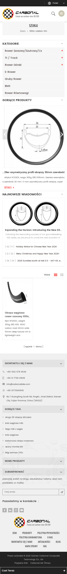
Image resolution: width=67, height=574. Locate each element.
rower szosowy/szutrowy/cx (23, 51)
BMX (7, 86)
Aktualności (44, 541)
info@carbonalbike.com (18, 384)
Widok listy (61, 275)
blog (58, 541)
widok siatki (55, 275)
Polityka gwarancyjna (30, 537)
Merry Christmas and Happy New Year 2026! (37, 253)
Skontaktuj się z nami (21, 541)
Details (6, 187)
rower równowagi (17, 93)
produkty (27, 533)
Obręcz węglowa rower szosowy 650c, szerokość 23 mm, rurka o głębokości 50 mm (17, 314)
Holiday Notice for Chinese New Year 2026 (36, 246)
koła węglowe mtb (14, 423)
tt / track (11, 58)
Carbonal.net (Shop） (41, 563)
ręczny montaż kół (14, 446)
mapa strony (31, 546)
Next (61, 134)
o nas (50, 537)
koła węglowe (12, 435)
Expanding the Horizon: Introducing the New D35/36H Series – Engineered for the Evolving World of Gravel (33, 230)
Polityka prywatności (48, 533)
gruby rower (13, 79)
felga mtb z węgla (14, 429)
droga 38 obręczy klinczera (18, 417)
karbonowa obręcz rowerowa (19, 440)
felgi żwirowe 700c (14, 452)
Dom (23, 31)
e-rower (10, 72)
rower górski (13, 65)
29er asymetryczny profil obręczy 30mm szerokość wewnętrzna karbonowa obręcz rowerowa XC (33, 172)
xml (45, 546)
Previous (5, 134)
